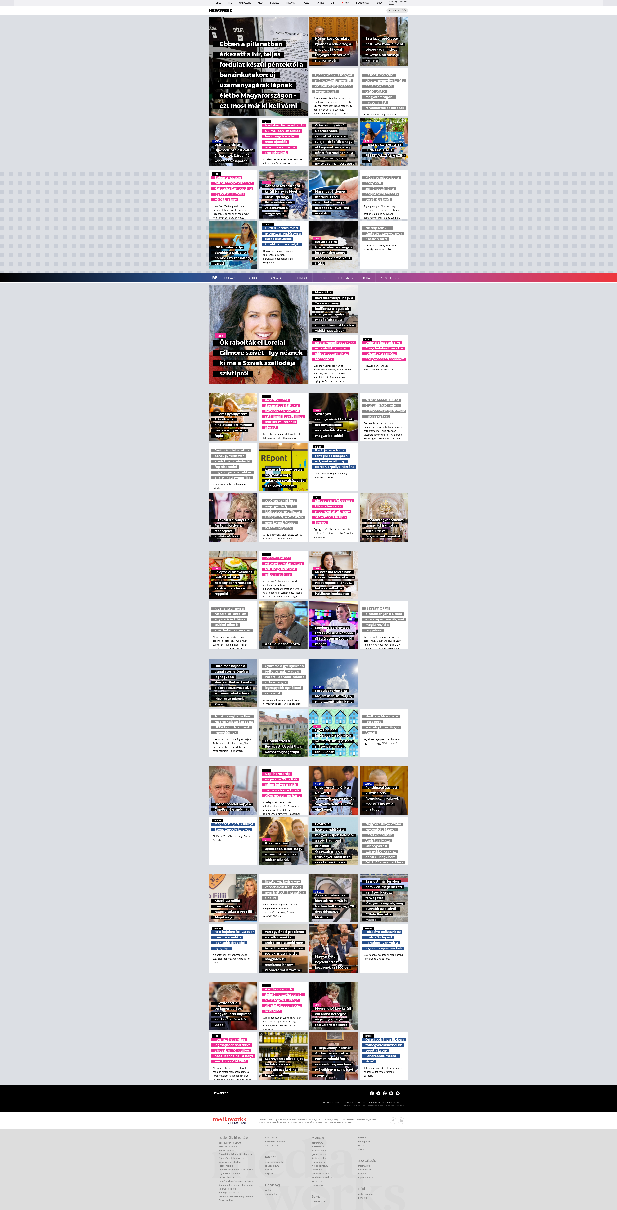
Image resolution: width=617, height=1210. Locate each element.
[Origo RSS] (398, 1093)
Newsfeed (274, 3)
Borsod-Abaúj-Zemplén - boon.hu (236, 1154)
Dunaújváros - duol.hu (230, 1162)
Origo (218, 3)
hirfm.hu (362, 1197)
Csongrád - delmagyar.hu (231, 1158)
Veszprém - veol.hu (275, 1141)
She (332, 3)
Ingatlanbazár (363, 3)
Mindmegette (245, 3)
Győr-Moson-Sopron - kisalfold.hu (236, 1169)
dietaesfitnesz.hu (320, 1173)
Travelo (305, 3)
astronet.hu (317, 1143)
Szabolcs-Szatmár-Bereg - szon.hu (236, 1196)
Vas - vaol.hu (271, 1137)
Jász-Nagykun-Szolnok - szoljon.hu (236, 1181)
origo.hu (269, 1173)
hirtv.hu (269, 1169)
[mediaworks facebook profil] (393, 1120)
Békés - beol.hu (226, 1150)
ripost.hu (362, 1137)
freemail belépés (397, 10)
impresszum (387, 1102)
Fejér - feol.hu (226, 1166)
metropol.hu (364, 1141)
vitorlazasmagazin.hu (322, 1177)
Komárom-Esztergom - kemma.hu (236, 1185)
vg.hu (268, 1190)
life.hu (361, 1145)
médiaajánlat (398, 1102)
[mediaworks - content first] (229, 1121)
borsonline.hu (319, 1201)
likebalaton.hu (319, 1158)
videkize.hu (317, 1181)
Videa (260, 3)
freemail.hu (364, 1166)
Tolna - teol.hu (226, 1200)
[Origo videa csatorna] (391, 1093)
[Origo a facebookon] (372, 1093)
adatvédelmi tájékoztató (333, 1102)
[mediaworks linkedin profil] (401, 1120)
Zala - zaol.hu (272, 1145)
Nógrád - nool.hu (227, 1188)
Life (230, 3)
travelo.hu (317, 1169)
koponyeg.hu (364, 1169)
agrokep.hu (271, 1194)
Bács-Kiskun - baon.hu (230, 1143)
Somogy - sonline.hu (229, 1192)
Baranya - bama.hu (228, 1146)
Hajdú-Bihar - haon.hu (230, 1173)
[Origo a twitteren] (378, 1093)
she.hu (361, 1149)
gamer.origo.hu (319, 1154)
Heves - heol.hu (227, 1177)
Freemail (290, 3)
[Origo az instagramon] (385, 1093)
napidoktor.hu (319, 1162)
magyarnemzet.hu (274, 1162)
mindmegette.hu (320, 1166)
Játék (379, 3)
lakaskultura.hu (319, 1150)
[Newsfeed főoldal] (221, 1093)
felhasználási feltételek (355, 1102)
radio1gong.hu (365, 1194)
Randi (346, 3)
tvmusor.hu (317, 1185)
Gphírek (320, 3)
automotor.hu (318, 1146)
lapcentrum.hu (365, 1177)
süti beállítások (373, 1102)
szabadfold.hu (272, 1166)
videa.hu (362, 1173)
